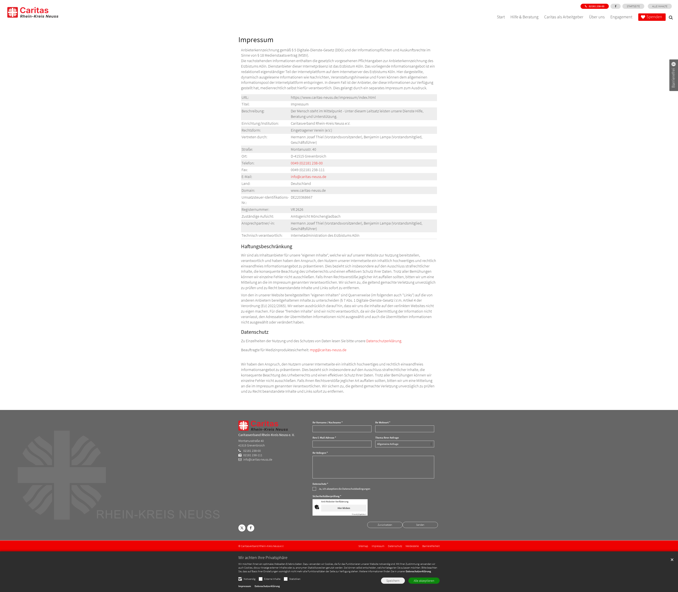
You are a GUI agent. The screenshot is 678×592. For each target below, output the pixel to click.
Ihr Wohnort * (382, 422)
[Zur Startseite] (28, 9)
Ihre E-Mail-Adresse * (324, 437)
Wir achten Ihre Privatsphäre (262, 557)
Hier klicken (344, 508)
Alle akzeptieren (424, 581)
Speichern (393, 581)
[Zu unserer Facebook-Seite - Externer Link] (616, 6)
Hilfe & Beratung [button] (524, 17)
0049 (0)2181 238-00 (307, 163)
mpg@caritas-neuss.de (328, 349)
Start (501, 17)
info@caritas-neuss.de (308, 176)
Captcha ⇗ (359, 514)
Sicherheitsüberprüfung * (327, 496)
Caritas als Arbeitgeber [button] (563, 17)
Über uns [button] (597, 17)
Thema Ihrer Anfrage (387, 437)
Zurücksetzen (385, 524)
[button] (670, 18)
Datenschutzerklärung (418, 571)
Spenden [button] (654, 16)
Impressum (244, 586)
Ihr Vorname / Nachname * (328, 422)
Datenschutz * (320, 483)
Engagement (621, 17)
